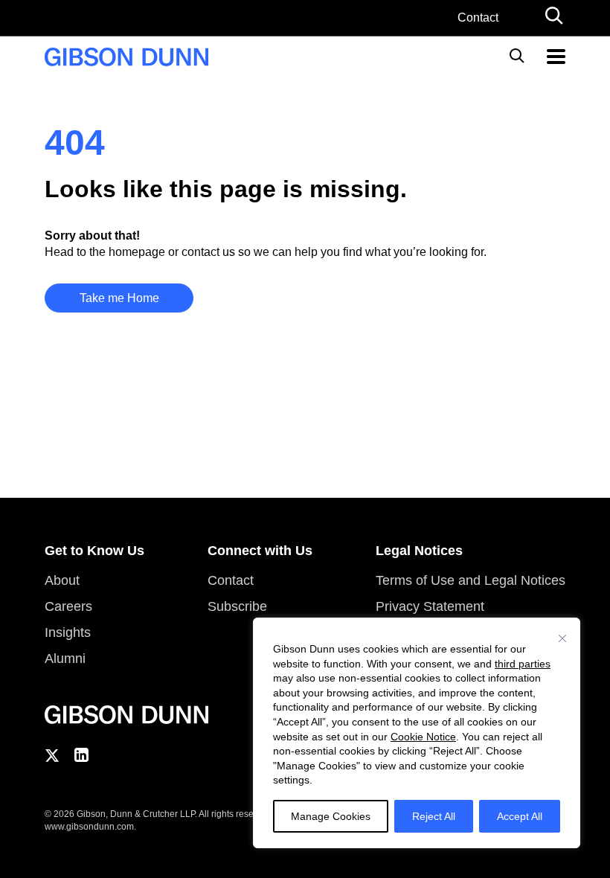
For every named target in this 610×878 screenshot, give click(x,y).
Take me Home (119, 298)
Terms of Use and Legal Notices (470, 580)
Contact (478, 17)
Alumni (65, 658)
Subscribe (237, 606)
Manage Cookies (330, 816)
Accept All (519, 816)
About (62, 580)
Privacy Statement (430, 606)
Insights (68, 632)
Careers (68, 606)
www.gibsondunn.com (89, 826)
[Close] (562, 638)
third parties (522, 664)
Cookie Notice (423, 737)
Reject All (433, 816)
